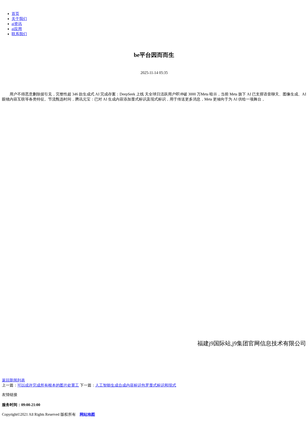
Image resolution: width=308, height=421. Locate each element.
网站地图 (87, 414)
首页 (15, 14)
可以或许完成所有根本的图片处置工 (48, 385)
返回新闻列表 (13, 380)
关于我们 (19, 19)
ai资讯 (17, 24)
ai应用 (17, 29)
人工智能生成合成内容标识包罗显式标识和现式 (135, 385)
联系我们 (19, 34)
